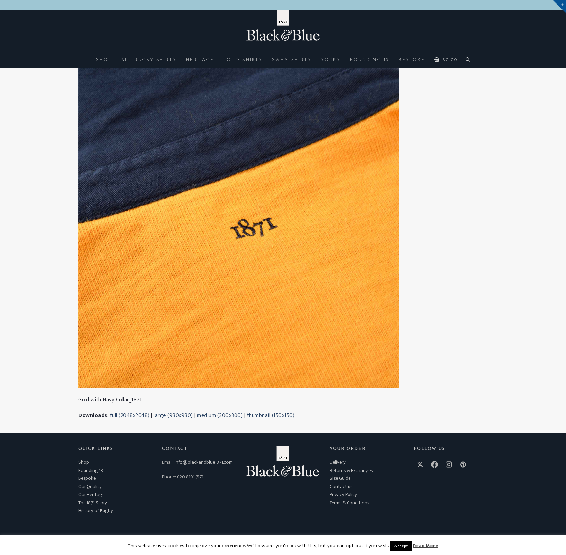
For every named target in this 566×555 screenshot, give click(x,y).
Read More (425, 546)
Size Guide (340, 478)
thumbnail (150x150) (271, 415)
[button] (446, 59)
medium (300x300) (220, 415)
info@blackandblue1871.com (204, 462)
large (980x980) (173, 415)
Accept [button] (401, 545)
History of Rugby (95, 511)
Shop (83, 462)
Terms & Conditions (349, 503)
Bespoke (87, 478)
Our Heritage (91, 495)
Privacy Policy (343, 495)
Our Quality (90, 486)
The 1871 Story (92, 503)
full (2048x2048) (130, 415)
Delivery (338, 462)
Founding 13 (90, 470)
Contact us (341, 486)
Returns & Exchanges (351, 470)
